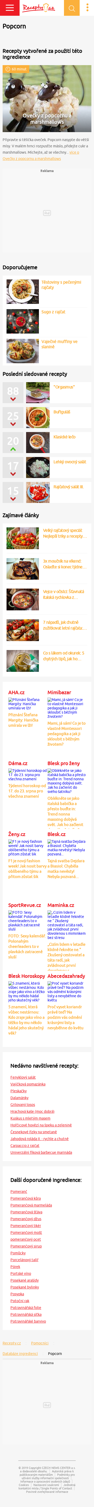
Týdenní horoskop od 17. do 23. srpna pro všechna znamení (27, 790)
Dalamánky (19, 1098)
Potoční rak (19, 1301)
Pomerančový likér (25, 1226)
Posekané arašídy (24, 1280)
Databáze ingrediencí (20, 1354)
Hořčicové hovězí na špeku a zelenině (41, 1125)
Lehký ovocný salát (70, 461)
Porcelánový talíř (24, 1260)
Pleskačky (18, 1091)
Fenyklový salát (23, 1077)
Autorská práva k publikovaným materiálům (47, 1472)
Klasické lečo (64, 436)
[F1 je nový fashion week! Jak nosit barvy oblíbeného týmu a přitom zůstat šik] (27, 847)
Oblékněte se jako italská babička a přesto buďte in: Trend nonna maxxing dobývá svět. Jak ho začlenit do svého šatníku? (65, 814)
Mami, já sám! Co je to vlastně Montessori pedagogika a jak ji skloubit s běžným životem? (67, 733)
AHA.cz (16, 692)
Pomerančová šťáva (26, 1212)
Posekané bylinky (24, 1287)
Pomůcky (18, 1253)
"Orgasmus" (64, 386)
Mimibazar (59, 692)
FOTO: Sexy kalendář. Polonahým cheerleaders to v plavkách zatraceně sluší (27, 946)
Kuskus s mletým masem (30, 1118)
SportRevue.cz (24, 905)
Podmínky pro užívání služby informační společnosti (48, 1476)
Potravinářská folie (25, 1308)
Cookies (24, 1485)
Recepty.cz (12, 1343)
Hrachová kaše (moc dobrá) (32, 1111)
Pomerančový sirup (26, 1246)
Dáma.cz (17, 763)
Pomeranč (18, 1191)
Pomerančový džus (25, 1219)
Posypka (17, 1294)
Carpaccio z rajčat (24, 1146)
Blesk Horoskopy (26, 976)
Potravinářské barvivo (28, 1321)
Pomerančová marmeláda (31, 1205)
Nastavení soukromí (46, 1485)
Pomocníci (40, 1343)
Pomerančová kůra (25, 1198)
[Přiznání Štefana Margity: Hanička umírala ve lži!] (27, 703)
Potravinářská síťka (26, 1314)
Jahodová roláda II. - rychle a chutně (39, 1139)
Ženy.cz (16, 834)
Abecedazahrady (66, 976)
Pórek (15, 1267)
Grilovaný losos (22, 1105)
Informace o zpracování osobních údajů (45, 1481)
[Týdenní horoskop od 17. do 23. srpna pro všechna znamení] (27, 774)
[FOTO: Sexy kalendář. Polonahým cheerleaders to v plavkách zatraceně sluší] (27, 920)
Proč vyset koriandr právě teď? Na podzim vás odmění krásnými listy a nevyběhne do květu (66, 1017)
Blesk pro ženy (64, 763)
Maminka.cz (61, 905)
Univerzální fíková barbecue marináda (41, 1152)
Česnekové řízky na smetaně (33, 1132)
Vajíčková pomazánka (27, 1084)
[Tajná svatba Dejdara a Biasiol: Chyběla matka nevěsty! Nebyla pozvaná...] (67, 847)
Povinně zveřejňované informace (47, 1491)
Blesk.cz (57, 834)
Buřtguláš (62, 411)
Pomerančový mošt (26, 1232)
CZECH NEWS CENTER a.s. (59, 1467)
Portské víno (20, 1273)
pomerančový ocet (25, 1239)
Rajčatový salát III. (69, 486)
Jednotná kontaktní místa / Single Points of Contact (47, 1486)
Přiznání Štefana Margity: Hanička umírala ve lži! (23, 720)
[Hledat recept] (72, 8)
